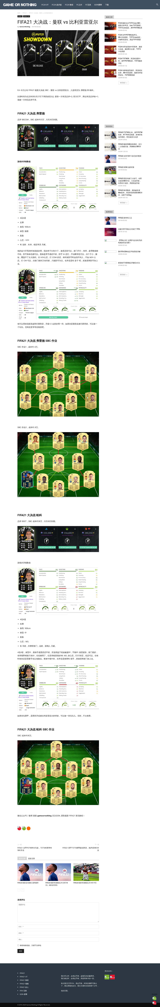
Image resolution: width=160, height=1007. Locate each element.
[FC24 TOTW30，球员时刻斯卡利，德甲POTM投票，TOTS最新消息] (110, 61)
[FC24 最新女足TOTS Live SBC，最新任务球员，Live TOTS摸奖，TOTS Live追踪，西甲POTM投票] (110, 26)
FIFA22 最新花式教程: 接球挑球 (27, 883)
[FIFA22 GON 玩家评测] (110, 170)
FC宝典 (88, 5)
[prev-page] (18, 889)
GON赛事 (98, 5)
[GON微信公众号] (107, 977)
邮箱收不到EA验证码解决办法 (129, 263)
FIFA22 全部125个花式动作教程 (129, 156)
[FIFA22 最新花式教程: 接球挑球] (30, 872)
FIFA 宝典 (23, 991)
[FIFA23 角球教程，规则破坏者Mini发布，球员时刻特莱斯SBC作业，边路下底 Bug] (110, 193)
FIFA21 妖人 (24, 987)
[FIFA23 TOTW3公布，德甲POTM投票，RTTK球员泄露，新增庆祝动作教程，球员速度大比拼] (110, 135)
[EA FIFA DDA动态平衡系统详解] (110, 254)
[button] (157, 5)
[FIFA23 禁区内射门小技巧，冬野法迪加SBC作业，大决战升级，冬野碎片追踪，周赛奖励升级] (110, 181)
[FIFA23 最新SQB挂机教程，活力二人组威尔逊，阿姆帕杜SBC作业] (110, 147)
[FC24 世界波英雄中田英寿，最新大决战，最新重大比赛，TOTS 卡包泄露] (110, 50)
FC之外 (79, 5)
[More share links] (28, 828)
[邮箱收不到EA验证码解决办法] (110, 266)
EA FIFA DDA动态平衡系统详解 (129, 251)
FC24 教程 (69, 5)
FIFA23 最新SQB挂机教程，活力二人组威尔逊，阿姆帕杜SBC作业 (130, 146)
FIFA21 (24, 13)
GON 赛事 (23, 994)
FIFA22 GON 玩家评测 (126, 167)
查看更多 (123, 83)
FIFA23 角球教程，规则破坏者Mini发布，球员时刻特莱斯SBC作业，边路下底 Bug (130, 192)
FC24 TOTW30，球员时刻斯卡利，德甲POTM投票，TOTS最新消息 (130, 61)
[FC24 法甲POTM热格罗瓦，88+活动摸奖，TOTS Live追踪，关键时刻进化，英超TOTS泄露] (110, 38)
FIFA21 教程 (24, 980)
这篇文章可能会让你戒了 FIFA (129, 229)
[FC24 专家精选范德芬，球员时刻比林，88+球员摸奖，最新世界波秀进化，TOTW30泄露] (110, 73)
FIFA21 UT (26, 16)
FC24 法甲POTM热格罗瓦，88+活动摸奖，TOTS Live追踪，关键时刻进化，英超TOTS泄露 (130, 37)
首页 (18, 13)
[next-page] (22, 889)
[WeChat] (24, 828)
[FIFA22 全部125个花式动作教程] (110, 159)
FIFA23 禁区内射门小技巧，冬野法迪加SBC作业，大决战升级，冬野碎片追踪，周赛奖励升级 (130, 181)
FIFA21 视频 (24, 984)
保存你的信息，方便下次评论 (30, 945)
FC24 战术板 (57, 5)
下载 (107, 5)
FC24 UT (44, 5)
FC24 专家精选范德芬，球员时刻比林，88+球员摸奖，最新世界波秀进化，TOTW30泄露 (130, 72)
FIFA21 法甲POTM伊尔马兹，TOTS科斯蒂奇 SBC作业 (34, 849)
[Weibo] (19, 828)
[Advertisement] (58, 82)
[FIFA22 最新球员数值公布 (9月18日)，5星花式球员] (58, 872)
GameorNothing (25, 27)
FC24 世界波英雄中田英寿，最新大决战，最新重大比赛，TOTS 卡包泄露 (130, 49)
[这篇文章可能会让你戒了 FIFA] (110, 232)
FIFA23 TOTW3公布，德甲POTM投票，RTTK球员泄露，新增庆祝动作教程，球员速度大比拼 (130, 134)
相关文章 (22, 858)
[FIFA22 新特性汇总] (110, 221)
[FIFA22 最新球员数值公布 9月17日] (86, 872)
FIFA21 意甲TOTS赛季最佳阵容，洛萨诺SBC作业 (81, 849)
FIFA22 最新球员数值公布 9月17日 (85, 883)
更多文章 (31, 858)
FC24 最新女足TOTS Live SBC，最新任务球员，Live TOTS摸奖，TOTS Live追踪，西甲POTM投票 (130, 25)
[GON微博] (112, 977)
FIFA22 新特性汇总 (125, 218)
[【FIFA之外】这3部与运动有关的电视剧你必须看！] (110, 243)
